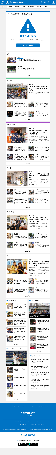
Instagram (48, 2)
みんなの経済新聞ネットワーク (28, 435)
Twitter (45, 2)
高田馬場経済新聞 (14, 2)
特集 (46, 6)
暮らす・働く (31, 6)
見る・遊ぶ (17, 6)
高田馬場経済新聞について (19, 421)
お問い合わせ (33, 424)
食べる (10, 6)
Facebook (42, 2)
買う (24, 6)
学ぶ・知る (39, 6)
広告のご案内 (41, 424)
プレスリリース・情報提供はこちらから (35, 421)
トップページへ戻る (28, 45)
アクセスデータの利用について (21, 424)
